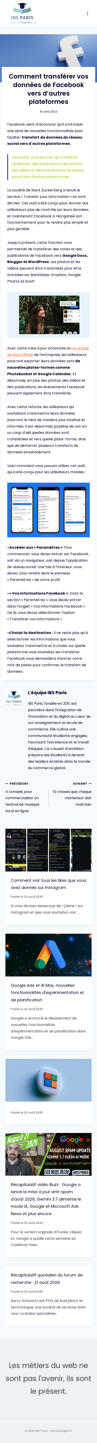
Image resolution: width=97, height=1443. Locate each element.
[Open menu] (87, 13)
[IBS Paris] (22, 13)
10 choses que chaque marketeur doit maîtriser (72, 794)
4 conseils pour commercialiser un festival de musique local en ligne (22, 798)
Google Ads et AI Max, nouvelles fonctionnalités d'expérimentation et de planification (47, 993)
